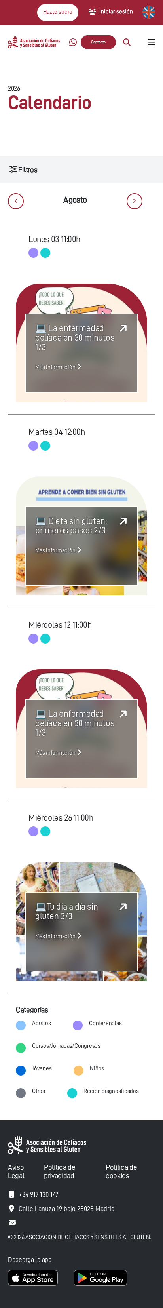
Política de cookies (121, 1171)
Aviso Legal (16, 1171)
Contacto (98, 42)
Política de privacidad (59, 1171)
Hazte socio (57, 12)
